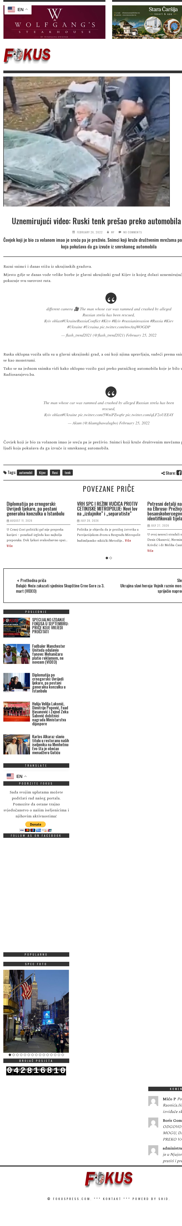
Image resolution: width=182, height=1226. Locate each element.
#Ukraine (74, 326)
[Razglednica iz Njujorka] (36, 1011)
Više (10, 545)
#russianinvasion (135, 320)
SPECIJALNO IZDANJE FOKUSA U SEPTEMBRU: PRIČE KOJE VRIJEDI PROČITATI (50, 625)
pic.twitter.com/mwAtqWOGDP (125, 326)
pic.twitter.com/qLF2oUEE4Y (149, 414)
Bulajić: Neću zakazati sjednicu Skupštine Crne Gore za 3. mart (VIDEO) (60, 588)
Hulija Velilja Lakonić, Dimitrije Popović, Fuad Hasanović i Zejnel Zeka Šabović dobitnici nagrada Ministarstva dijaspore (50, 713)
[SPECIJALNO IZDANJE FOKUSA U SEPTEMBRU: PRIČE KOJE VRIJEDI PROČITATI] (16, 629)
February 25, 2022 (141, 335)
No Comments (132, 232)
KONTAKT (112, 1198)
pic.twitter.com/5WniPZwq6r (101, 414)
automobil (25, 472)
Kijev (42, 472)
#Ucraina (91, 326)
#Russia (156, 320)
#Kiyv (106, 320)
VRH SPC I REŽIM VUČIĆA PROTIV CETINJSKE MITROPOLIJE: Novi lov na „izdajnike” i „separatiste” (107, 508)
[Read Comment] (153, 1102)
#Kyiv (116, 320)
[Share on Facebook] (179, 473)
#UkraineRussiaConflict (81, 320)
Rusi (55, 472)
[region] (54, 22)
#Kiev (168, 320)
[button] (54, 22)
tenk (68, 472)
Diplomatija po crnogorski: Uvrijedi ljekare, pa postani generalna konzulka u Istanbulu (35, 508)
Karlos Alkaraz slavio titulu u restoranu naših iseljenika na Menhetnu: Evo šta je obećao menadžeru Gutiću (50, 744)
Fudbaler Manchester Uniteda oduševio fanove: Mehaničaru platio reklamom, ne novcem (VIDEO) (48, 654)
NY (112, 232)
